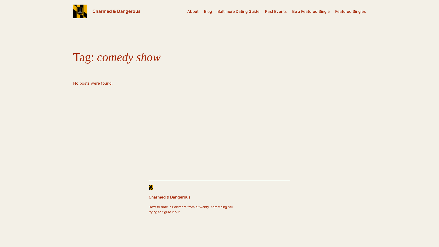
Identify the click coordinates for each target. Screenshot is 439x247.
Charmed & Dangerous (116, 11)
